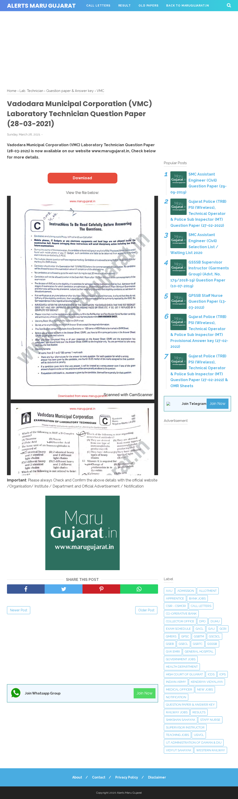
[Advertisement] (119, 48)
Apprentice (175, 598)
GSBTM (199, 636)
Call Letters (98, 5)
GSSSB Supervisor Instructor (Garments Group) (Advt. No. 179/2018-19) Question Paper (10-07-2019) (199, 274)
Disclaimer (157, 777)
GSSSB (212, 644)
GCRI (223, 628)
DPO (202, 621)
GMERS (171, 636)
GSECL (183, 644)
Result (124, 5)
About (77, 777)
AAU (169, 590)
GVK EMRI (173, 651)
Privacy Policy (126, 777)
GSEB (170, 644)
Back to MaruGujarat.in (187, 5)
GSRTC (197, 644)
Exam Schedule (178, 628)
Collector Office (180, 621)
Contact (98, 777)
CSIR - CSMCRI (176, 606)
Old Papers (148, 5)
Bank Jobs (197, 598)
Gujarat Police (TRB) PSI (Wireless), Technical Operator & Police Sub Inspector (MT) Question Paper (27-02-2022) (198, 213)
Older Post (146, 610)
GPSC (185, 636)
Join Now (144, 693)
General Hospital (199, 651)
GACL (199, 628)
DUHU (215, 621)
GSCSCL (214, 636)
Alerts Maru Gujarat (41, 6)
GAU (211, 628)
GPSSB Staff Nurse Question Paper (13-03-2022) (207, 301)
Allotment (208, 590)
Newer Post (18, 610)
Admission (185, 590)
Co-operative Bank (181, 613)
